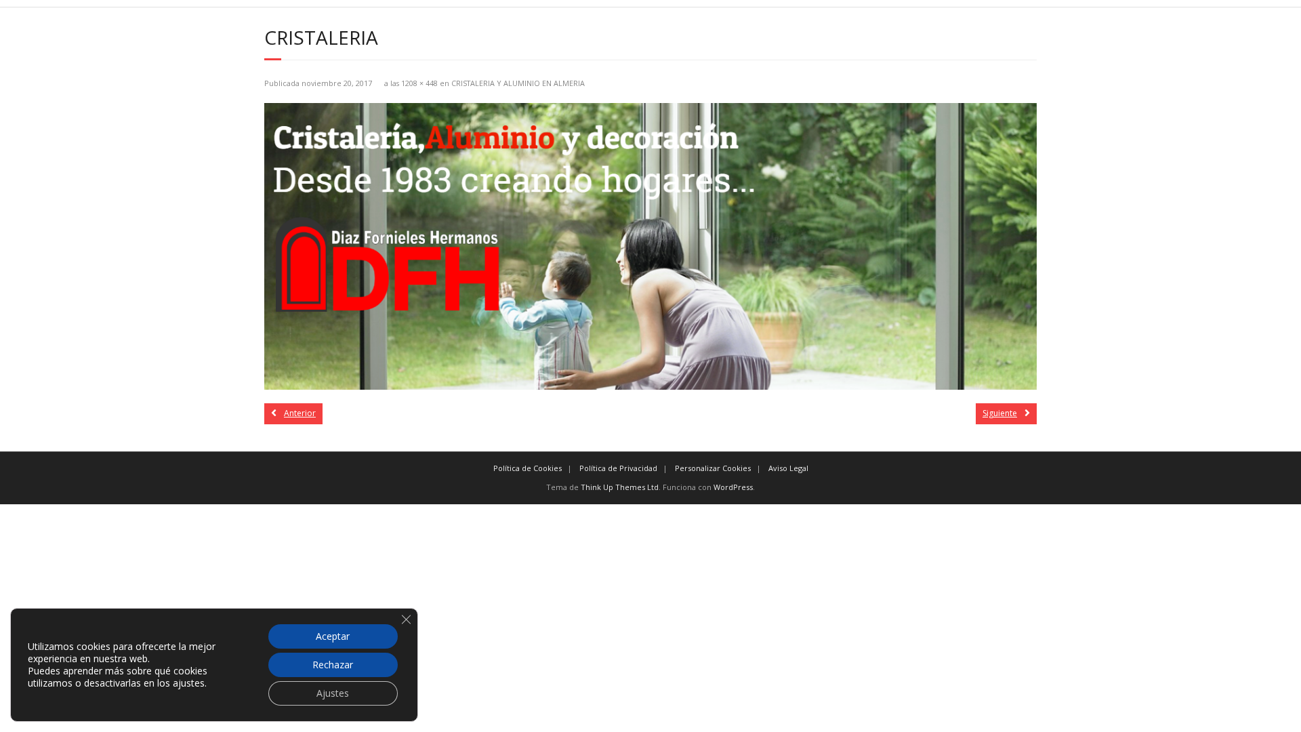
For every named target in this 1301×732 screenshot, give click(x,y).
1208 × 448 (419, 83)
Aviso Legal (788, 468)
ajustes (189, 683)
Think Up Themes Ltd (620, 487)
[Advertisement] (406, 599)
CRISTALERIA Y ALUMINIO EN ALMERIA (518, 83)
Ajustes (332, 693)
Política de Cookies (527, 468)
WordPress (733, 487)
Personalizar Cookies (713, 468)
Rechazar (332, 664)
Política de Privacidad (618, 468)
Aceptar (333, 636)
